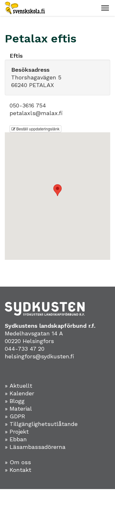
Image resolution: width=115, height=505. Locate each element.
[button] (105, 8)
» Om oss (18, 462)
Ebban (18, 439)
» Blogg (15, 401)
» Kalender (19, 393)
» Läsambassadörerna (35, 446)
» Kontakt (18, 469)
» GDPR (15, 416)
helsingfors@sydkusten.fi (39, 356)
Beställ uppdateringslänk (37, 128)
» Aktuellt (18, 385)
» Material (18, 408)
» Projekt (17, 431)
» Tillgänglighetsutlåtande (41, 424)
